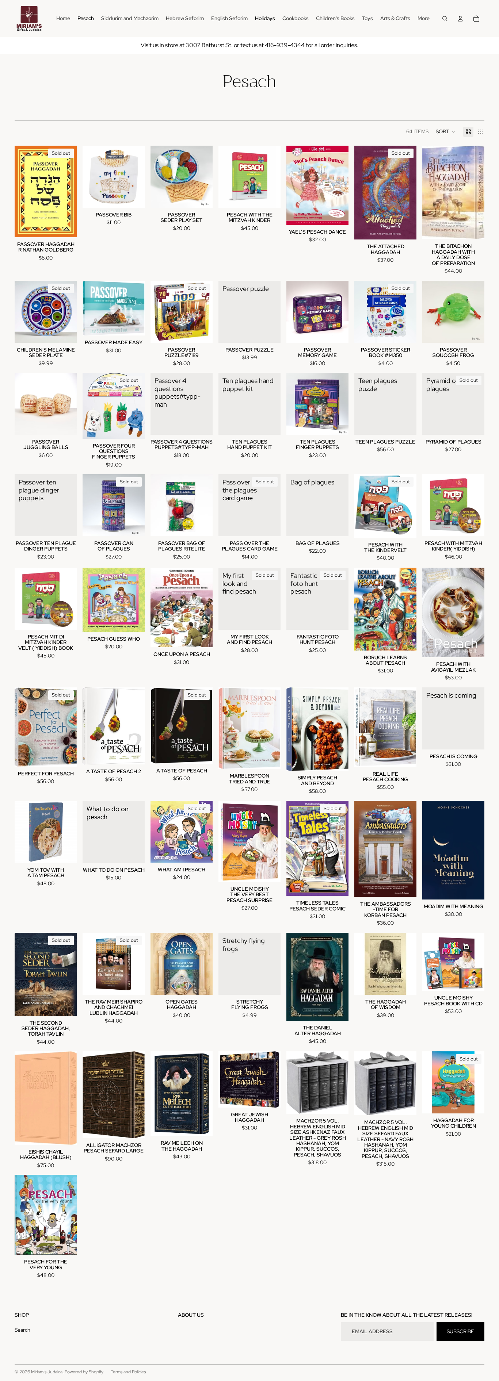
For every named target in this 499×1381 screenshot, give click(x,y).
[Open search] (445, 19)
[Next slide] (342, 312)
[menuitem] (423, 18)
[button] (446, 132)
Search (22, 1330)
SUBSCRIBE (460, 1331)
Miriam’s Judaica (46, 1372)
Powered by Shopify (84, 1372)
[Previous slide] (292, 312)
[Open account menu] (460, 19)
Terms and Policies (128, 1372)
